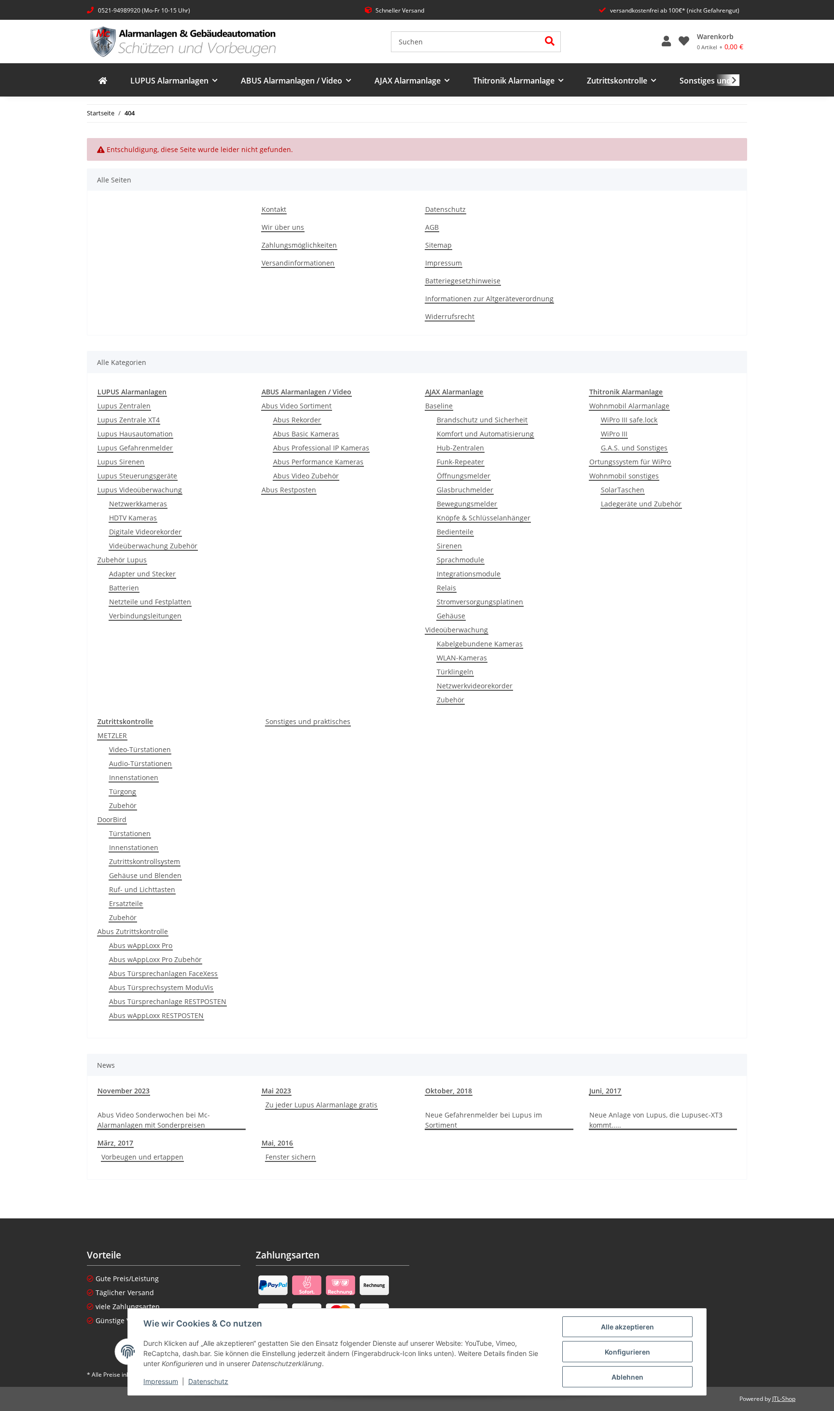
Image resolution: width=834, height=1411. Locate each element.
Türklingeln (455, 671)
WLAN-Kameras (462, 657)
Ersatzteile (126, 903)
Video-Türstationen (140, 749)
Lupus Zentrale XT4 (128, 419)
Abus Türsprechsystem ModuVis (161, 987)
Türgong (122, 791)
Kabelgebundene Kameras (480, 643)
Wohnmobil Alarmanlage (629, 405)
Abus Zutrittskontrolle (132, 931)
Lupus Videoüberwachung (139, 489)
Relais (446, 587)
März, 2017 (115, 1142)
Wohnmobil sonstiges (624, 475)
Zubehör (450, 699)
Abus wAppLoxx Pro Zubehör (155, 959)
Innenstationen (133, 777)
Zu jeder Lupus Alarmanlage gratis (321, 1104)
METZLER (112, 735)
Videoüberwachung (456, 629)
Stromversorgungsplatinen (480, 601)
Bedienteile (455, 531)
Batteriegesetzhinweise (462, 280)
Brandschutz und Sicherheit (482, 419)
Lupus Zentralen (124, 405)
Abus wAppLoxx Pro (140, 945)
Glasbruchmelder (465, 489)
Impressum (160, 1381)
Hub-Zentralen (460, 447)
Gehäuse (451, 615)
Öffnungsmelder (463, 475)
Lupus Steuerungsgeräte (137, 475)
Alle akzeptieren (627, 1327)
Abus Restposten (289, 489)
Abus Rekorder (297, 419)
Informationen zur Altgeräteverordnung (489, 298)
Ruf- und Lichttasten (142, 889)
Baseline (439, 405)
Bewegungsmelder (467, 503)
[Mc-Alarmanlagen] (103, 80)
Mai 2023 (276, 1090)
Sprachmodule (460, 559)
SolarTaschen (622, 489)
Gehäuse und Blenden (145, 875)
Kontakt (274, 209)
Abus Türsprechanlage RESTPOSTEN (167, 1001)
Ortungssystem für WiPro (630, 461)
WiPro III (614, 433)
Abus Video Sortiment (297, 405)
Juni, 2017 (605, 1090)
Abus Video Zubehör (306, 475)
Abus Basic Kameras (306, 433)
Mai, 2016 (277, 1142)
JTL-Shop (783, 1399)
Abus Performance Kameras (318, 461)
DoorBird (111, 819)
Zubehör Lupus (122, 559)
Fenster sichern (290, 1156)
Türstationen (130, 833)
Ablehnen (627, 1377)
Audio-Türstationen (140, 763)
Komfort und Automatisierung (485, 433)
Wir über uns (283, 227)
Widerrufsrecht (449, 316)
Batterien (124, 587)
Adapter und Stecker (142, 573)
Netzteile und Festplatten (150, 601)
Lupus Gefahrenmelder (135, 447)
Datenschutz (208, 1381)
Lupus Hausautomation (135, 433)
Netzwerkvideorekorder (475, 685)
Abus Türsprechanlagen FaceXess (163, 973)
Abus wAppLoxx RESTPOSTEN (156, 1015)
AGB (432, 227)
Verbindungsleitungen (145, 615)
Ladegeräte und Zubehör (641, 503)
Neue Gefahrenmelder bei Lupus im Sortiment (483, 1120)
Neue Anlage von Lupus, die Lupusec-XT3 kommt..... (656, 1120)
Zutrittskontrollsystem (144, 861)
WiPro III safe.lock (629, 419)
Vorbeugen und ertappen (142, 1156)
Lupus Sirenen (120, 461)
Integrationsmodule (468, 573)
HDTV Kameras (133, 517)
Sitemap (438, 245)
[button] (666, 41)
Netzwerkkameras (138, 503)
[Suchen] (550, 41)
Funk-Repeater (460, 461)
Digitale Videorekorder (145, 531)
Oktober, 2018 (448, 1090)
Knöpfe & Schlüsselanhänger (483, 517)
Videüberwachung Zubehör (153, 545)
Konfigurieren (627, 1352)
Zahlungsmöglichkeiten (299, 245)
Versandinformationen (298, 262)
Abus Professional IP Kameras (321, 447)
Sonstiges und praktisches (307, 721)
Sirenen (449, 545)
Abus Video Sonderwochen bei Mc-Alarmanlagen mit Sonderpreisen (153, 1120)
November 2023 (123, 1090)
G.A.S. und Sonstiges (634, 447)
